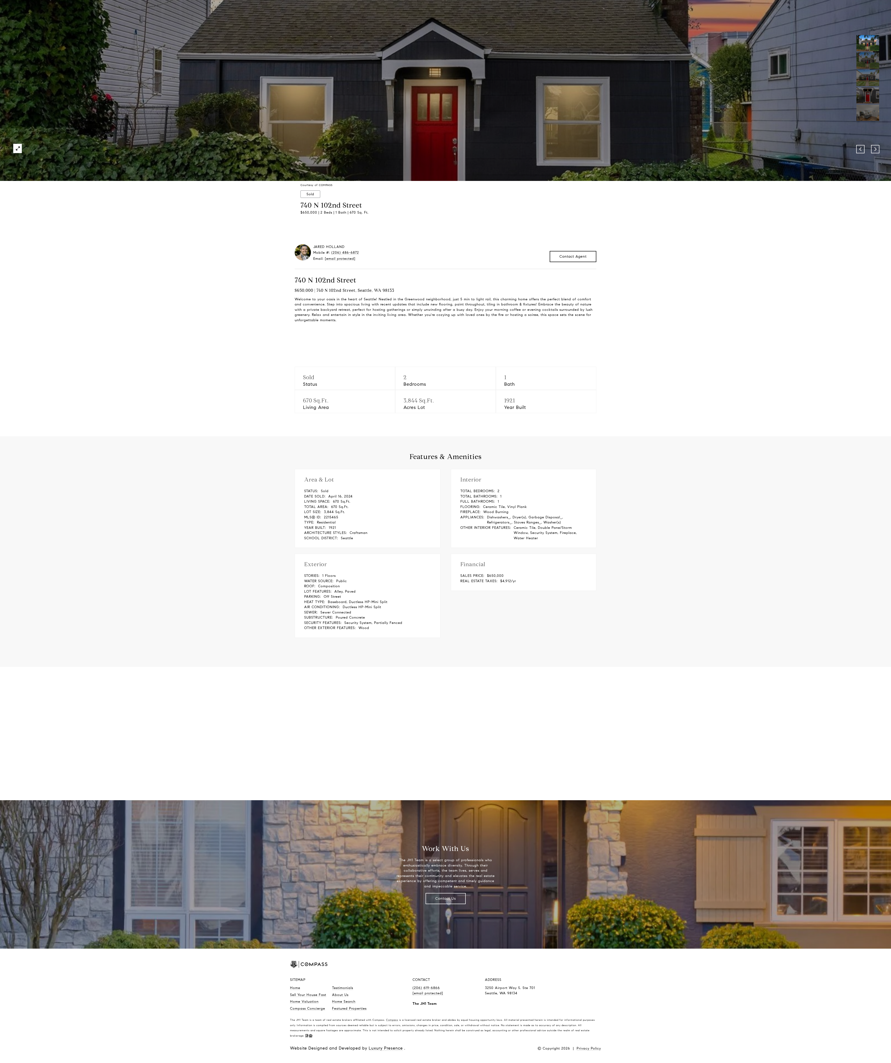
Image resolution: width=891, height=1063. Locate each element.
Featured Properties (349, 1008)
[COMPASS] (591, 965)
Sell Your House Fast (308, 995)
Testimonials (342, 988)
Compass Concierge (307, 1008)
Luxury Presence (386, 1048)
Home (295, 988)
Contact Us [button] (445, 898)
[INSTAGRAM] (560, 965)
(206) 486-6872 (345, 252)
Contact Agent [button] (573, 256)
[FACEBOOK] (545, 965)
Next (875, 149)
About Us (340, 995)
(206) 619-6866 (426, 988)
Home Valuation (304, 1001)
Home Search (343, 1001)
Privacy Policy (589, 1048)
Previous (860, 149)
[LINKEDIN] (576, 965)
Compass (392, 1019)
